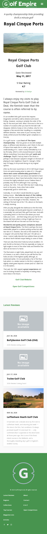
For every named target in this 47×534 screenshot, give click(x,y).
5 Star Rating (23, 83)
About (26, 495)
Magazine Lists (8, 515)
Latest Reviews (11, 305)
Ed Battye (28, 91)
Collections (7, 505)
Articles (6, 520)
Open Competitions (30, 510)
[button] (42, 4)
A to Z (26, 505)
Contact (26, 500)
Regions (6, 500)
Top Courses (7, 510)
